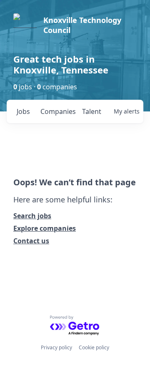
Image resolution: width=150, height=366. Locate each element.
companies (57, 111)
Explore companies (44, 228)
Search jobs (32, 215)
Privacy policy (56, 347)
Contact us (31, 240)
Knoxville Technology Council (82, 25)
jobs (23, 111)
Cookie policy (94, 347)
